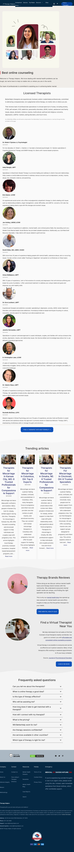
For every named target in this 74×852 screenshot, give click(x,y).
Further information (66, 814)
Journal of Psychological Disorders (60, 658)
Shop (47, 2)
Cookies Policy (38, 777)
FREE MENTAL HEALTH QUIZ (47, 611)
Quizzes (25, 2)
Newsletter (26, 779)
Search (24, 796)
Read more (8, 556)
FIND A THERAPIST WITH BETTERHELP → (37, 429)
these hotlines (61, 786)
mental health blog (53, 597)
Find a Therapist (65, 4)
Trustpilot (37, 847)
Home (1, 772)
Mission (2, 787)
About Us (2, 777)
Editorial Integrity (5, 782)
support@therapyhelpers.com (12, 823)
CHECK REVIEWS (64, 664)
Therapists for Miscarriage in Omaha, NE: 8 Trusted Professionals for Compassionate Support (46, 479)
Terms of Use (37, 772)
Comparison (18, 2)
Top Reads (32, 2)
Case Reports (26, 791)
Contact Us (14, 772)
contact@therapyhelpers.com (16, 826)
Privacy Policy (38, 782)
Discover (38, 2)
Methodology (3, 792)
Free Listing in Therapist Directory (15, 779)
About (17, 5)
